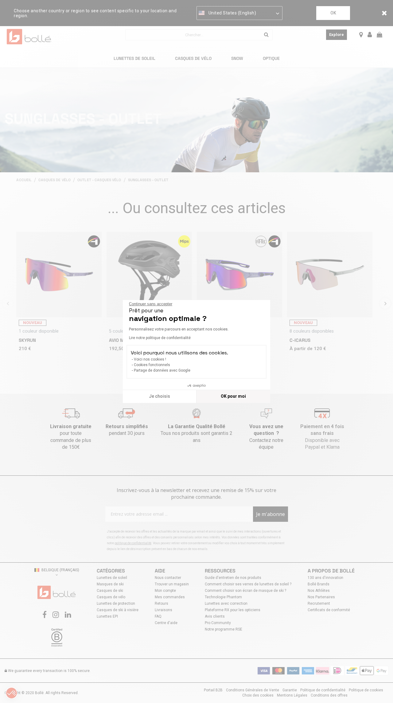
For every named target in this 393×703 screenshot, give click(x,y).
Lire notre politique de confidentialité (160, 338)
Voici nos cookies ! (150, 359)
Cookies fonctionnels (152, 365)
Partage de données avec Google (162, 370)
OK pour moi (233, 396)
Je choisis (159, 396)
